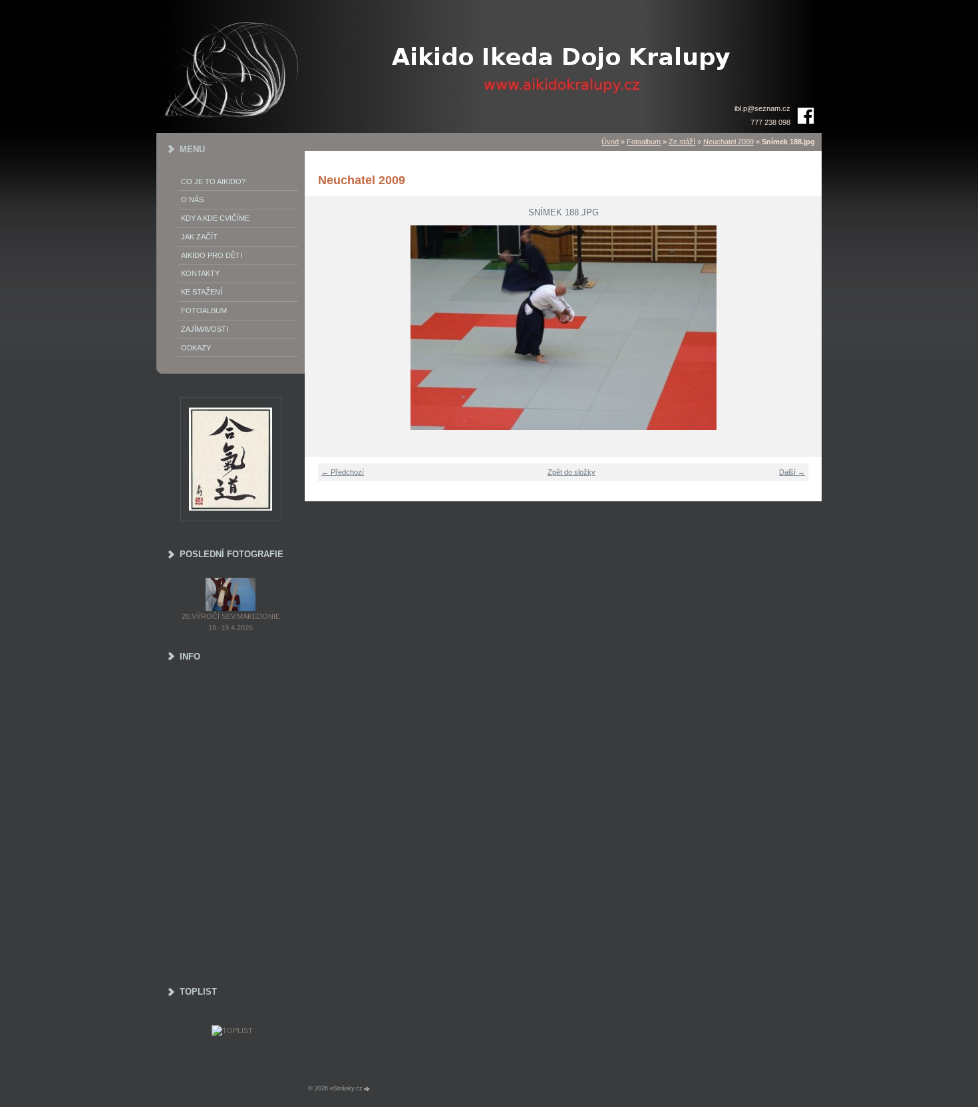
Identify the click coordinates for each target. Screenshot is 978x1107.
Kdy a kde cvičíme (215, 218)
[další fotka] (803, 327)
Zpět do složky (571, 472)
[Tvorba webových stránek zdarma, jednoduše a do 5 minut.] (367, 1089)
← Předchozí (342, 472)
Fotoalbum (644, 142)
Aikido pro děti (211, 255)
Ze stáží (682, 142)
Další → (792, 472)
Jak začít (199, 237)
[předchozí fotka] (323, 327)
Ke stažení (201, 292)
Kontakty (200, 273)
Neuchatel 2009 (728, 142)
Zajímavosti (204, 329)
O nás (192, 199)
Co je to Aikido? (213, 181)
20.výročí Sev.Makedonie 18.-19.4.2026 (231, 622)
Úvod (610, 142)
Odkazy (196, 348)
